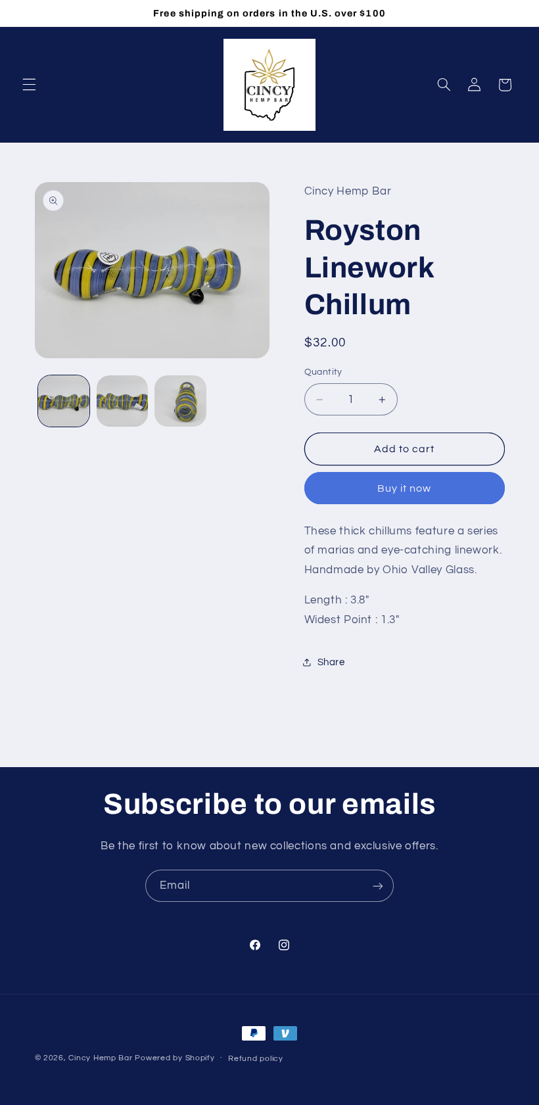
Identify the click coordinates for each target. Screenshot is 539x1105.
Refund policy (255, 1058)
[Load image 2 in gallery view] (122, 401)
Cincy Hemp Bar (100, 1058)
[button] (29, 85)
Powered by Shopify (174, 1058)
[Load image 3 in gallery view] (180, 401)
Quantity (323, 372)
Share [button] (331, 662)
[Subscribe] (378, 886)
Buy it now (404, 488)
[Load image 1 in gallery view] (63, 401)
